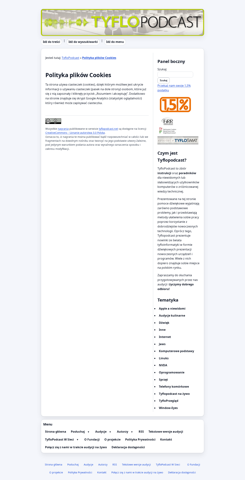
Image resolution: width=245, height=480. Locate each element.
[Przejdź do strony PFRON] (178, 131)
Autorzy (122, 432)
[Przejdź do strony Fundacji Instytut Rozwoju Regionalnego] (178, 121)
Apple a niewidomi (172, 308)
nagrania (63, 128)
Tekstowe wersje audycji (166, 432)
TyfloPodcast (49, 11)
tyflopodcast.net (108, 128)
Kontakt (166, 439)
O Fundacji (92, 439)
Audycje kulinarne (172, 315)
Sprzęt (163, 380)
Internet (165, 337)
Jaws (162, 344)
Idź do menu (115, 42)
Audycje (101, 432)
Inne (162, 330)
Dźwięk (164, 323)
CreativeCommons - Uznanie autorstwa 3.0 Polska (75, 132)
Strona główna (55, 432)
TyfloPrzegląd (168, 401)
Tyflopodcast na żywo (174, 394)
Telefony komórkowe (174, 387)
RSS (141, 432)
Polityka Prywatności (140, 439)
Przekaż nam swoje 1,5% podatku (174, 88)
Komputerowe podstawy (176, 351)
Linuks (164, 358)
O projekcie (112, 439)
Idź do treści (51, 42)
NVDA (163, 365)
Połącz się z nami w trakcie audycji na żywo (76, 447)
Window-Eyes (168, 408)
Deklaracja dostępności (128, 447)
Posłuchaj (78, 432)
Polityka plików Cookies (99, 58)
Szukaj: (162, 69)
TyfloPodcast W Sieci (59, 439)
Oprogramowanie (171, 372)
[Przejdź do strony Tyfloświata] (178, 140)
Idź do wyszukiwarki (83, 42)
